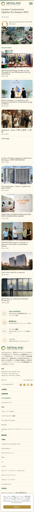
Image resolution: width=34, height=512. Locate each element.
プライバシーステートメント (14, 501)
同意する (17, 507)
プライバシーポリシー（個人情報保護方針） (14, 493)
